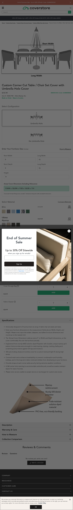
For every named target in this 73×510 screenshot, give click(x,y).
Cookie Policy (42, 503)
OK (36, 507)
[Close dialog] (69, 231)
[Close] (70, 500)
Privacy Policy (21, 270)
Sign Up (19, 264)
